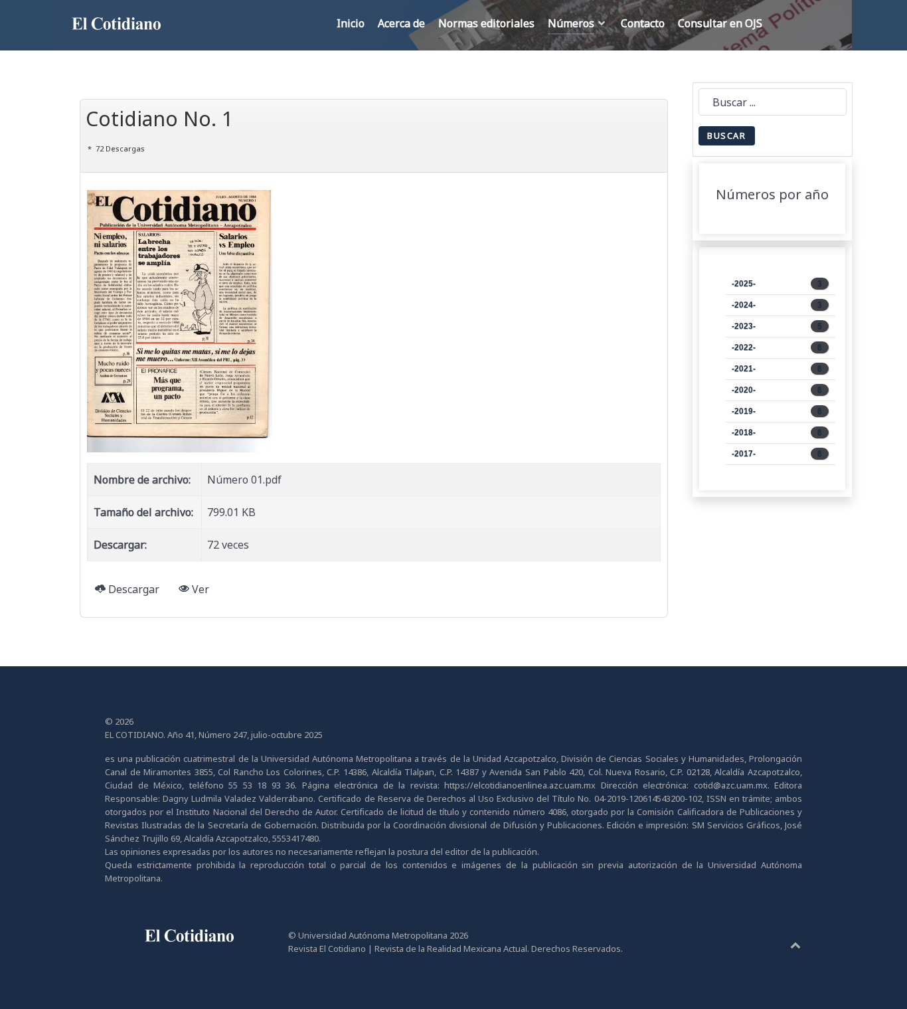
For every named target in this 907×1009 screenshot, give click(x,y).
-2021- (777, 368)
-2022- (777, 347)
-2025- (777, 283)
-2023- (777, 326)
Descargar (132, 589)
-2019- (777, 411)
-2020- (777, 390)
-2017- (777, 453)
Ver (199, 589)
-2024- (777, 305)
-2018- (777, 432)
